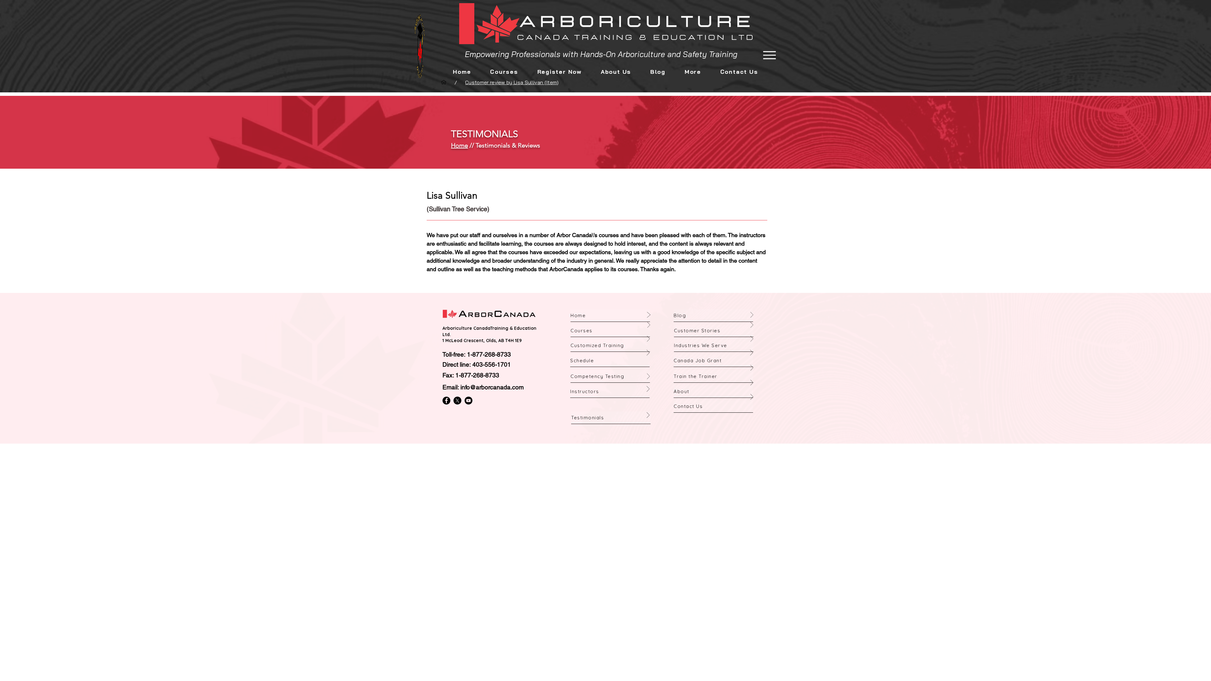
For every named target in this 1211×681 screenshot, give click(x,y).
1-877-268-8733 (489, 354)
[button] (615, 72)
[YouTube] (468, 401)
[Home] (443, 82)
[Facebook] (446, 401)
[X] (457, 401)
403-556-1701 (491, 364)
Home (459, 145)
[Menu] (769, 55)
